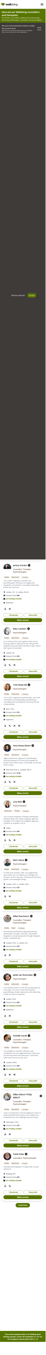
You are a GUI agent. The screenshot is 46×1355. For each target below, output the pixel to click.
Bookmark (14, 615)
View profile (33, 615)
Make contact (23, 620)
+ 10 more (25, 577)
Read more (39, 29)
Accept (31, 295)
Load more (22, 1205)
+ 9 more (24, 1163)
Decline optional (18, 295)
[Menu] (42, 4)
